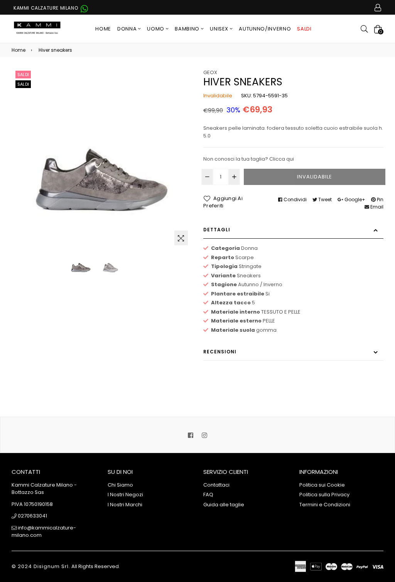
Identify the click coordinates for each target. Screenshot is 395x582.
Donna (127, 28)
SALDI (304, 28)
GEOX (210, 72)
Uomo (156, 28)
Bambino (188, 28)
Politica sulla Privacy (324, 494)
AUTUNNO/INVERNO (265, 28)
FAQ (208, 494)
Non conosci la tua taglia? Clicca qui (248, 159)
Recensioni (219, 351)
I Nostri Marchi (125, 504)
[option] (81, 264)
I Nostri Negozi (125, 494)
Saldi (23, 74)
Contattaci (216, 485)
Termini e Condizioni (324, 504)
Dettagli (216, 229)
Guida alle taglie (223, 504)
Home (103, 28)
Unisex (220, 28)
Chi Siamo (120, 485)
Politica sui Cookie (322, 485)
